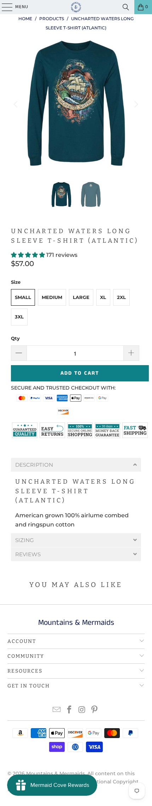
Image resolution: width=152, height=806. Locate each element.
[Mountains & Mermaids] (76, 7)
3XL (19, 316)
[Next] (135, 104)
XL (103, 297)
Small (23, 297)
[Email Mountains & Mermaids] (57, 710)
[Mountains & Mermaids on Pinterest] (94, 710)
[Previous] (16, 104)
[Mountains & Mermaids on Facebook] (69, 710)
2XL (121, 297)
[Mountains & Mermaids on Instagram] (82, 710)
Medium (52, 297)
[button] (28, 255)
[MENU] (3, 7)
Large (81, 297)
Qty (15, 338)
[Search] (126, 7)
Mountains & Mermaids (55, 773)
